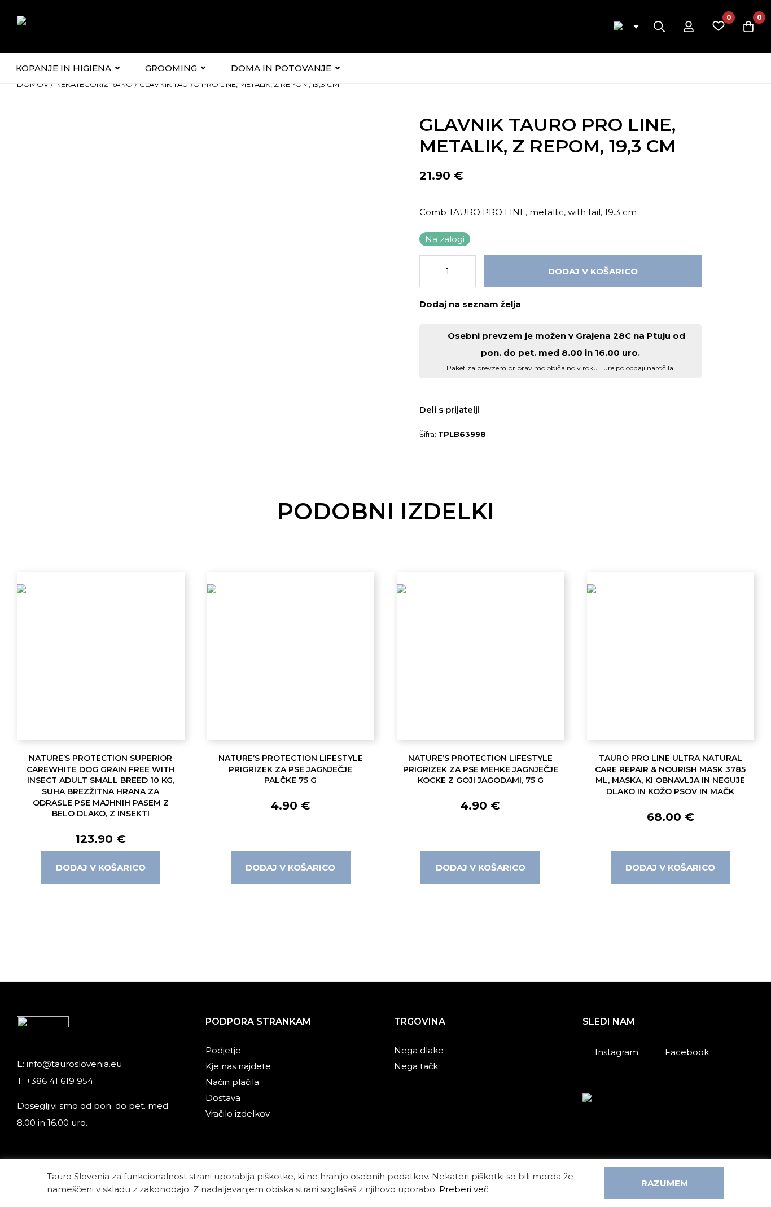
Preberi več (463, 1189)
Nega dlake (419, 1050)
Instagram (616, 1052)
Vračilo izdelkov (237, 1113)
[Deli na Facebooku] (500, 410)
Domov (33, 84)
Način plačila (232, 1082)
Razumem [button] (664, 1183)
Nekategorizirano (94, 84)
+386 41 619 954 (59, 1080)
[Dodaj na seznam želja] (534, 303)
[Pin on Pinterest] (533, 410)
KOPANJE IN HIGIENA (63, 68)
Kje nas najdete (238, 1066)
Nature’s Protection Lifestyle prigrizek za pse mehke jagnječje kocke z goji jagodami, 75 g (480, 769)
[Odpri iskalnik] (659, 26)
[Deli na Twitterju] (516, 410)
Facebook (687, 1052)
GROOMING (171, 68)
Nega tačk (416, 1066)
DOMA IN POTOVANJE (281, 68)
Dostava (222, 1097)
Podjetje (223, 1050)
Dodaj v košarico (593, 271)
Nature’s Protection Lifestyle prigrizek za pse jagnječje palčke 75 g (290, 769)
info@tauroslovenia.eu (74, 1064)
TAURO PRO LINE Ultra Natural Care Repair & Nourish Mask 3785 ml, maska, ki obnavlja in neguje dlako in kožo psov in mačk (670, 775)
